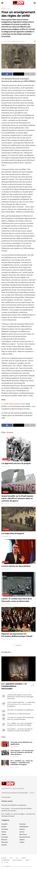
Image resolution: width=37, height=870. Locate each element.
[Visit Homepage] (18, 3)
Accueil (3, 8)
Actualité (4, 824)
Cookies (23, 858)
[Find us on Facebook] (4, 862)
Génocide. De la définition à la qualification (20, 710)
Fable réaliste (23, 826)
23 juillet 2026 (6, 466)
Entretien (22, 824)
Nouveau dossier (24, 837)
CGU (11, 858)
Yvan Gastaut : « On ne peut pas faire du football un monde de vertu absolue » (19, 730)
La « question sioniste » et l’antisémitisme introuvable (14, 686)
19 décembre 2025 (6, 569)
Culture (3, 834)
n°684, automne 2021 (14, 404)
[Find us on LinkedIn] (7, 862)
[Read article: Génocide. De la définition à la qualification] (5, 744)
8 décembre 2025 (6, 604)
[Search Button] (35, 3)
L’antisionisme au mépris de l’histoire (18, 714)
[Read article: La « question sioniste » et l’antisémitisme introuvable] (18, 668)
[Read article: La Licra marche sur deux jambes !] (18, 551)
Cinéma (3, 832)
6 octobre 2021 (5, 41)
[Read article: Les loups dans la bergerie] (18, 519)
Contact (27, 860)
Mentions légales (17, 860)
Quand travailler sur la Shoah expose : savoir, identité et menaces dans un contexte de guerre (17, 498)
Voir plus (19, 645)
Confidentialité (5, 860)
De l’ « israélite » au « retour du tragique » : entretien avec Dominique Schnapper (20, 724)
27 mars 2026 (5, 503)
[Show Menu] (2, 3)
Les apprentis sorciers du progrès (16, 463)
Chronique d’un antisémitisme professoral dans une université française (20, 718)
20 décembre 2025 (6, 536)
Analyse (3, 826)
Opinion (9, 8)
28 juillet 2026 (15, 746)
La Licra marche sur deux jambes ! (16, 566)
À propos (4, 858)
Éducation (4, 842)
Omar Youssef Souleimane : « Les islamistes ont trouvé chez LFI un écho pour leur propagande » (21, 704)
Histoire (22, 829)
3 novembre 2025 (6, 639)
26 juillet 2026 (15, 756)
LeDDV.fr (7, 866)
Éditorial (6, 529)
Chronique (4, 829)
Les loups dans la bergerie (12, 533)
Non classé (23, 834)
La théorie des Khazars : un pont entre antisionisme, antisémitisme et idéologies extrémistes (20, 696)
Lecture (21, 832)
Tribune (5, 459)
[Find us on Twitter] (2, 862)
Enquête (4, 845)
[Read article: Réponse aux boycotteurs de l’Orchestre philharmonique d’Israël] (18, 619)
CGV (16, 858)
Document (4, 837)
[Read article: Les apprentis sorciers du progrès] (18, 449)
